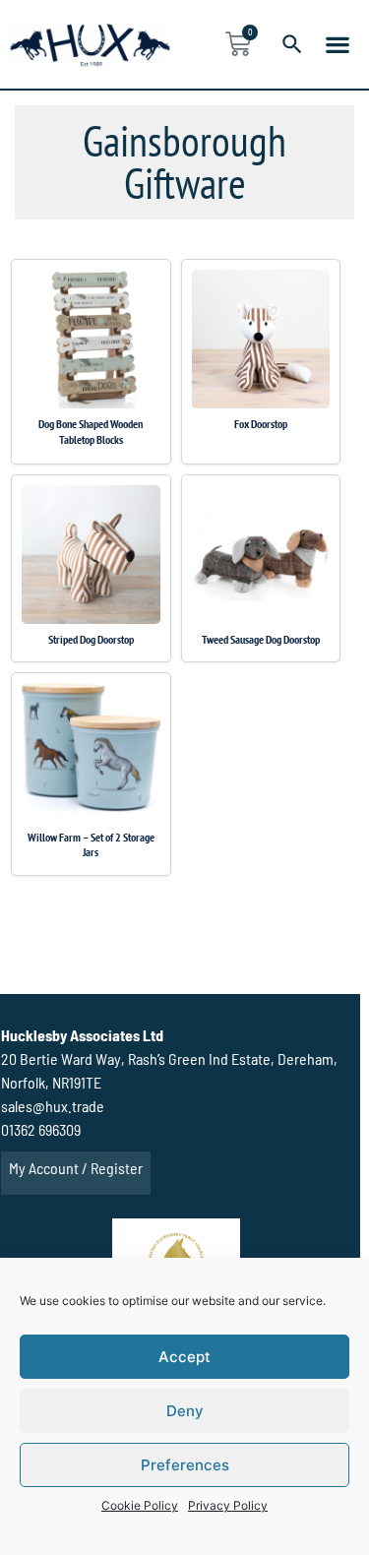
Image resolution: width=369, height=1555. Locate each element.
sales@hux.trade (52, 1105)
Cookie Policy (139, 1505)
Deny (185, 1410)
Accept (184, 1356)
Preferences (185, 1465)
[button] (337, 44)
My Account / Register (76, 1167)
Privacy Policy (228, 1505)
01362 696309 (41, 1129)
